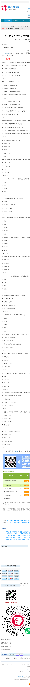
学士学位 (4, 576)
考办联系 (10, 578)
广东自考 (15, 658)
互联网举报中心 (21, 676)
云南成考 (8, 658)
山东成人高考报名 (25, 658)
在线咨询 (17, 451)
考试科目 (16, 573)
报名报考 (23, 20)
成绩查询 (10, 573)
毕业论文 (16, 576)
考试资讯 (15, 20)
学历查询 (16, 578)
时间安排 (16, 570)
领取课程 (26, 481)
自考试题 (17, 29)
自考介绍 (4, 570)
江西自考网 (10, 29)
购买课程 (26, 485)
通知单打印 (4, 573)
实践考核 (10, 576)
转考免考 (4, 578)
